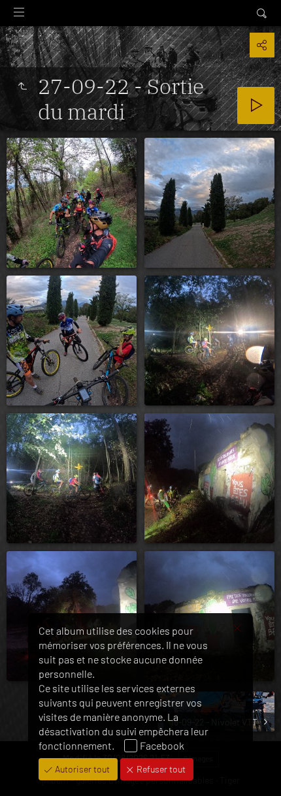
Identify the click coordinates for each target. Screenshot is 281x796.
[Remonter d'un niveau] (22, 86)
